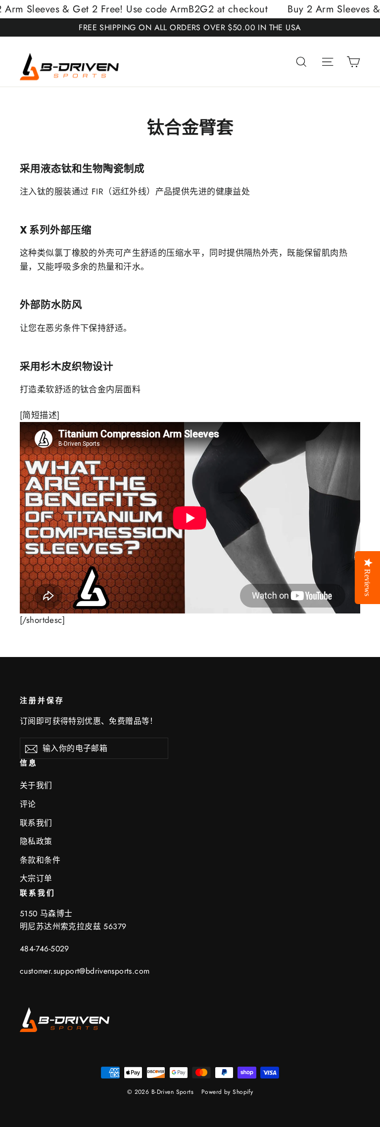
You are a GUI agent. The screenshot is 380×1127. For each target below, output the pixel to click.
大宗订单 (36, 878)
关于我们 (36, 785)
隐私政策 (36, 841)
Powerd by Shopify (227, 1091)
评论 (28, 804)
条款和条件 (40, 860)
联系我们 (36, 823)
